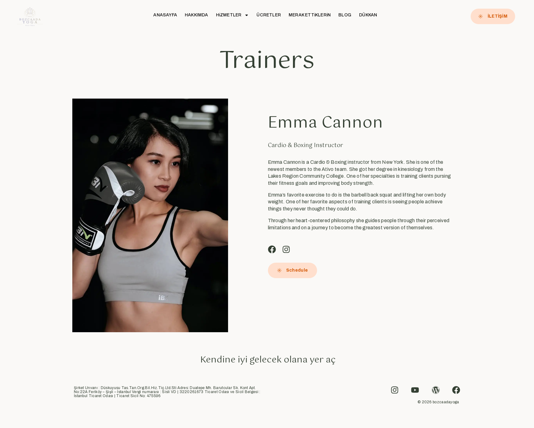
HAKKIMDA (196, 15)
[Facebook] (272, 249)
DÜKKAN (368, 15)
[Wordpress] (436, 390)
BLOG (344, 15)
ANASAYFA (165, 15)
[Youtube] (415, 390)
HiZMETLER (229, 15)
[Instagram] (286, 249)
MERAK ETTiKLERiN (310, 15)
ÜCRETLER (268, 15)
